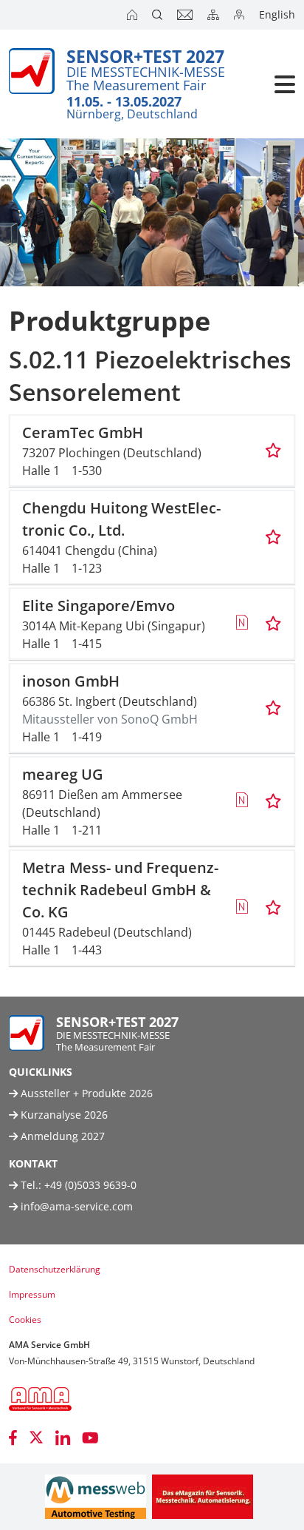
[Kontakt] (186, 15)
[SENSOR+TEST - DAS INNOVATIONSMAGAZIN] (202, 1497)
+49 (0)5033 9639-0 (90, 1185)
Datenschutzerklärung (54, 1269)
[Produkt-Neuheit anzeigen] (241, 624)
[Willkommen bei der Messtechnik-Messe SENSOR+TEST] (133, 15)
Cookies (25, 1319)
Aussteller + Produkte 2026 (85, 1093)
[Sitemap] (214, 15)
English (277, 14)
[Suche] (158, 15)
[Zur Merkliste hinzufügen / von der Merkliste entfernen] (273, 450)
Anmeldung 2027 (61, 1136)
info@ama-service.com (77, 1206)
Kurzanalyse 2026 (63, 1115)
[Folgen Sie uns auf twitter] (36, 1437)
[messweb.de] (95, 1497)
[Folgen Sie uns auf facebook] (13, 1437)
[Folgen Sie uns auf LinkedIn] (62, 1437)
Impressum (32, 1294)
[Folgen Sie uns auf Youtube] (90, 1437)
